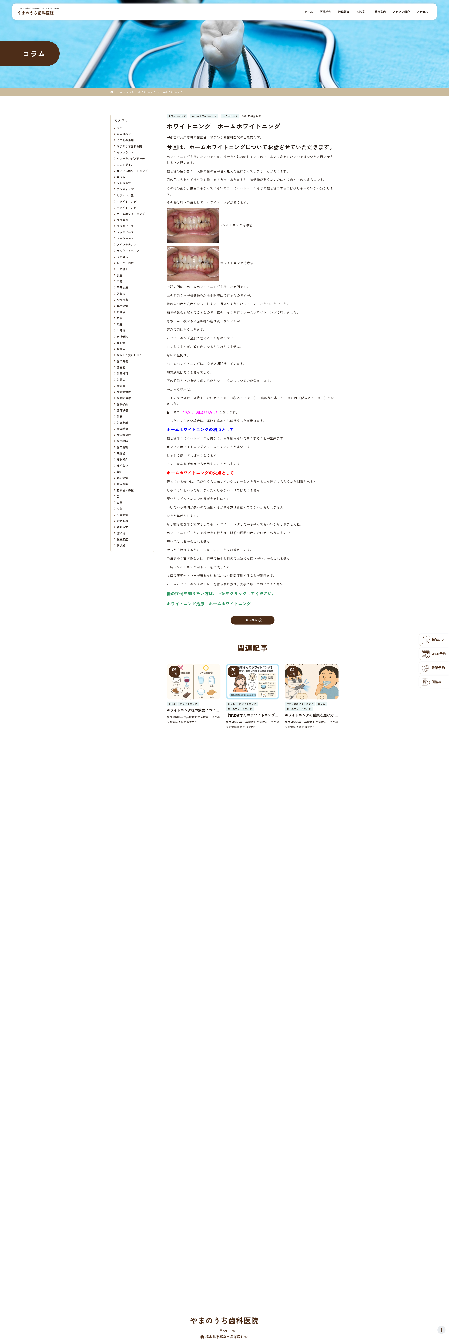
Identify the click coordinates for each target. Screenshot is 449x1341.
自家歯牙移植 (125, 490)
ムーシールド (125, 238)
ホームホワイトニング (131, 213)
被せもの (122, 521)
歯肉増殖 (122, 428)
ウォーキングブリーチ (131, 158)
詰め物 (121, 533)
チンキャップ (125, 189)
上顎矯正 (122, 269)
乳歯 (119, 275)
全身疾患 (122, 299)
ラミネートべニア (128, 250)
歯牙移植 (122, 410)
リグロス (122, 256)
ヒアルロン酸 (125, 195)
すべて (121, 127)
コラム (130, 92)
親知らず (122, 527)
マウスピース (125, 226)
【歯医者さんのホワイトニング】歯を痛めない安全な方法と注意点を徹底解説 (252, 715)
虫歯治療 (122, 514)
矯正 (119, 471)
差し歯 (121, 342)
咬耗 (119, 324)
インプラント (125, 152)
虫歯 (119, 502)
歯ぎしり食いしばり (129, 355)
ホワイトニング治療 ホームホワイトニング (209, 603)
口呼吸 (121, 312)
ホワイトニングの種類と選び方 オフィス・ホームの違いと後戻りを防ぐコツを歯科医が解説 (311, 715)
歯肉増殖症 (124, 435)
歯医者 (121, 367)
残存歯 (121, 453)
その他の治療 (125, 140)
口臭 (119, 318)
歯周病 (121, 379)
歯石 (119, 416)
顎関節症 (122, 539)
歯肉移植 (122, 441)
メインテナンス (126, 244)
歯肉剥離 (122, 422)
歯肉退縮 (122, 447)
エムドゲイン (125, 164)
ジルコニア (124, 183)
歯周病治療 (124, 392)
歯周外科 (122, 373)
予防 (119, 281)
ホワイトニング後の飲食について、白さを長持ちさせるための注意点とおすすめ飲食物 (193, 710)
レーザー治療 (125, 263)
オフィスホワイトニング (132, 170)
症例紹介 (122, 459)
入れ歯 (121, 293)
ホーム (118, 92)
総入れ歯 (122, 484)
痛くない (122, 465)
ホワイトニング (126, 201)
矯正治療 (122, 478)
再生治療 (122, 306)
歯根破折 (122, 404)
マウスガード (125, 220)
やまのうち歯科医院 (36, 12)
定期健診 (122, 336)
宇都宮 (121, 330)
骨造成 (121, 545)
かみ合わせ (124, 134)
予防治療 (122, 287)
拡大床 (121, 349)
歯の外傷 (122, 361)
